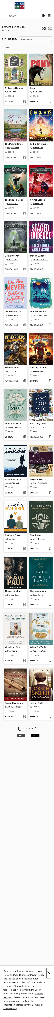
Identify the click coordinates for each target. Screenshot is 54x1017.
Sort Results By (9, 39)
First (21, 735)
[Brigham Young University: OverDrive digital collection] (27, 6)
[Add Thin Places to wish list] (50, 549)
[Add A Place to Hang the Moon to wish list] (24, 102)
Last (35, 735)
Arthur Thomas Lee (40, 539)
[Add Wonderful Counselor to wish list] (24, 661)
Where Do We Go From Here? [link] (39, 647)
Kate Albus (11, 92)
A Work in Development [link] (14, 535)
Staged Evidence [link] (38, 256)
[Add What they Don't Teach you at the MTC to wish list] (50, 437)
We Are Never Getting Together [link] (14, 312)
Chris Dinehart (13, 483)
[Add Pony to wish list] (50, 102)
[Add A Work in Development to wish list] (24, 549)
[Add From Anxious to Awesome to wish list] (24, 493)
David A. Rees (13, 595)
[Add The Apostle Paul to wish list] (24, 605)
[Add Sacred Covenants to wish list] (24, 717)
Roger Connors (38, 595)
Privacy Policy (37, 974)
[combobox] (21, 16)
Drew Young (12, 651)
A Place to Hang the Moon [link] (14, 88)
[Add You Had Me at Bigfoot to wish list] (50, 325)
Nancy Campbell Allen (41, 315)
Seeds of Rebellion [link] (14, 367)
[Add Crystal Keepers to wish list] (50, 213)
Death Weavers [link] (12, 256)
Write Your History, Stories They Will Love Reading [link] (14, 423)
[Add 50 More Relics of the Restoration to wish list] (50, 493)
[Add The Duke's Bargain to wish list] (24, 157)
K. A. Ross (11, 539)
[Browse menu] (49, 16)
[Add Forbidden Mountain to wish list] (50, 157)
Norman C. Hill (38, 427)
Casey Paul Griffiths (40, 483)
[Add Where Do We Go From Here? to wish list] (50, 661)
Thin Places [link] (35, 535)
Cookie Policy (10, 1008)
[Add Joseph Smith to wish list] (50, 717)
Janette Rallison (13, 315)
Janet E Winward (14, 427)
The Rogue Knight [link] (14, 200)
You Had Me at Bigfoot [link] (39, 312)
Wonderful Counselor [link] (14, 647)
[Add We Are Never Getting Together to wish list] (24, 325)
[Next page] (36, 728)
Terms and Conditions (14, 974)
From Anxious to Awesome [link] (14, 479)
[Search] (4, 16)
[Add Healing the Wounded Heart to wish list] (50, 605)
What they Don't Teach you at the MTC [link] (39, 423)
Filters (7, 47)
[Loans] (43, 16)
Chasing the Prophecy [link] (39, 367)
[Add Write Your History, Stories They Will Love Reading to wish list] (24, 437)
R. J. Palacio (37, 92)
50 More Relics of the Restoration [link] (39, 479)
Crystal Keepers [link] (37, 200)
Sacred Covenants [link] (14, 703)
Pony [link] (32, 88)
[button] (44, 29)
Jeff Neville (37, 707)
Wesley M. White (39, 651)
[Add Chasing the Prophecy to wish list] (50, 381)
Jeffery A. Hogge (14, 707)
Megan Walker (13, 148)
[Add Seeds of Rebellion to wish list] (24, 381)
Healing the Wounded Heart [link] (39, 591)
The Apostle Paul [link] (13, 591)
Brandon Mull (38, 148)
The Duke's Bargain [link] (14, 144)
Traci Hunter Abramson (41, 259)
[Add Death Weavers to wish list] (24, 269)
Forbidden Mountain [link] (39, 144)
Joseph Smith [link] (36, 703)
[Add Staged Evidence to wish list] (50, 269)
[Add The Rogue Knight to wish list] (24, 213)
